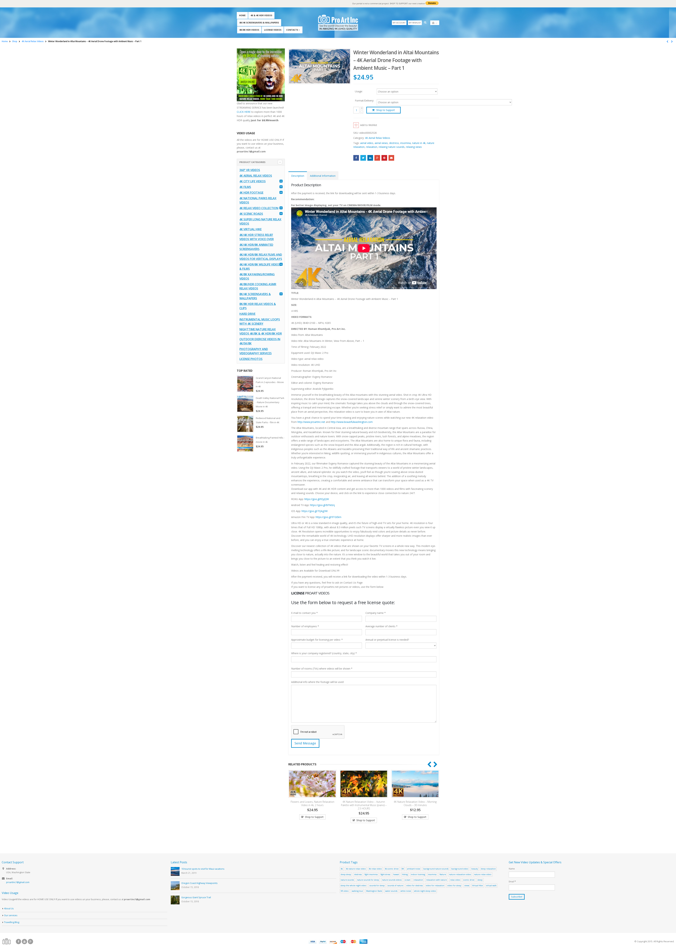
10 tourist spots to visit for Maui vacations (202, 868)
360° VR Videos (249, 170)
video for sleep (454, 885)
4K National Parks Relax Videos (257, 200)
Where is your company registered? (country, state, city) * (324, 653)
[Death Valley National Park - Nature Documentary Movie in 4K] (245, 403)
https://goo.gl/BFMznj (322, 505)
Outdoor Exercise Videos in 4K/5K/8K (259, 341)
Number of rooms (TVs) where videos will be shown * (321, 668)
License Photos (250, 359)
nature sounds (347, 879)
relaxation (371, 147)
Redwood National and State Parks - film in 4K (268, 420)
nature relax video (482, 874)
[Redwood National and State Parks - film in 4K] (245, 423)
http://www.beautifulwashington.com (351, 422)
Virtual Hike (477, 885)
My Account (399, 22)
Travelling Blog (11, 922)
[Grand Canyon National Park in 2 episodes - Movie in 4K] (245, 383)
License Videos (272, 29)
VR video (345, 891)
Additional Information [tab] (323, 175)
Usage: (359, 91)
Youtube (24, 941)
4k (342, 868)
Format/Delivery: (364, 100)
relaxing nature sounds (392, 147)
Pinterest (384, 158)
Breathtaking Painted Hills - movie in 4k (270, 439)
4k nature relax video (356, 868)
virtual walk (491, 885)
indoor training (418, 874)
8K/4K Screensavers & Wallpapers (259, 22)
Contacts (292, 29)
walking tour (357, 891)
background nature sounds (435, 868)
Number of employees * (305, 626)
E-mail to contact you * (304, 613)
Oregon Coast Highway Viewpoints (199, 883)
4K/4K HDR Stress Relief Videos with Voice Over (256, 237)
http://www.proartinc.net (311, 422)
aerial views (381, 143)
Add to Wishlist (368, 125)
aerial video (366, 143)
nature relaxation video (460, 874)
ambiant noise (413, 868)
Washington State (374, 891)
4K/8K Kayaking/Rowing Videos (257, 276)
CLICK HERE (244, 111)
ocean (407, 879)
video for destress (414, 885)
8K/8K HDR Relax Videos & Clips (257, 306)
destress (394, 143)
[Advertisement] (261, 510)
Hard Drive (247, 314)
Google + (377, 158)
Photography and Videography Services (255, 351)
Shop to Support (385, 110)
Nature (443, 874)
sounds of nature (395, 885)
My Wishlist (415, 22)
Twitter (363, 158)
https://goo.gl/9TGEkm (328, 517)
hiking (405, 874)
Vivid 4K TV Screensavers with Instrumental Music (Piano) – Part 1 (415, 803)
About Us (9, 908)
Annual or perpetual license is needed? (387, 639)
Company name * (375, 613)
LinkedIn (370, 158)
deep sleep (346, 874)
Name (512, 868)
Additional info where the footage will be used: (317, 682)
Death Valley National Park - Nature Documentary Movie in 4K (270, 402)
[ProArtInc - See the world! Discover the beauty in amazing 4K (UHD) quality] (338, 22)
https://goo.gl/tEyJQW (316, 499)
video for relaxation (435, 885)
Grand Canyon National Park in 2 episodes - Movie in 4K (270, 382)
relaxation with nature (436, 879)
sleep (480, 879)
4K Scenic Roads (251, 214)
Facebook (356, 158)
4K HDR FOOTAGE (251, 193)
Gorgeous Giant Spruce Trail (196, 897)
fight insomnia (371, 874)
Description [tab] (297, 175)
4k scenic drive (392, 868)
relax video (455, 879)
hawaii (396, 874)
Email (391, 158)
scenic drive (468, 879)
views (466, 885)
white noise (405, 891)
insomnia (405, 143)
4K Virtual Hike (250, 229)
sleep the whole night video (353, 885)
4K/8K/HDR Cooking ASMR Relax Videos (257, 286)
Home (242, 15)
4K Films (245, 187)
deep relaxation (488, 868)
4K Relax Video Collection (258, 208)
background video (459, 868)
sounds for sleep (377, 885)
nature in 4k (418, 143)
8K (403, 868)
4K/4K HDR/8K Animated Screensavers (256, 247)
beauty (474, 868)
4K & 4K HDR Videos (261, 15)
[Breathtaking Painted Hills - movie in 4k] (245, 443)
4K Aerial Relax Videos (377, 138)
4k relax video (375, 868)
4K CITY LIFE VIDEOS (252, 181)
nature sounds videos (392, 879)
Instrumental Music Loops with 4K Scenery (259, 321)
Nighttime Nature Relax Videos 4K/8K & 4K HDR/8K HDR (260, 331)
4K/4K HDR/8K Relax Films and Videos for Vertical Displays (260, 257)
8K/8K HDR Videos (249, 29)
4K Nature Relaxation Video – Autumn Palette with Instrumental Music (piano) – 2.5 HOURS (312, 805)
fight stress (385, 874)
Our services (10, 915)
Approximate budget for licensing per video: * (317, 639)
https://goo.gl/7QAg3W (315, 511)
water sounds (391, 891)
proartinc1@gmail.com (17, 882)
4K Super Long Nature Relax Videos (260, 221)
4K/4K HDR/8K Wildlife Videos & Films (260, 267)
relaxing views (414, 147)
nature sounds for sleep (368, 879)
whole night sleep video (425, 891)
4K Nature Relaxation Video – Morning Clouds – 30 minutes (363, 803)
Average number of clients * (381, 626)
